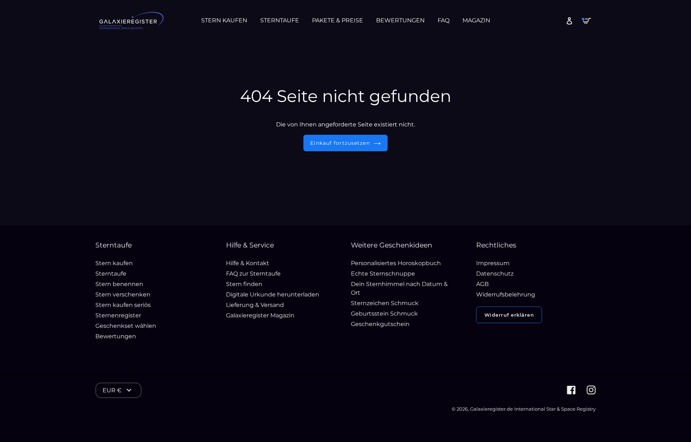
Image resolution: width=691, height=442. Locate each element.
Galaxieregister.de (491, 409)
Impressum (493, 263)
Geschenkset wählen (125, 325)
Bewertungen (115, 336)
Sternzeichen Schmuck (385, 303)
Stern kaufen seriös (123, 305)
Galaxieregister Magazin (260, 315)
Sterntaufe (110, 273)
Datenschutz (495, 273)
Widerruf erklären (509, 315)
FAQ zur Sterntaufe (253, 273)
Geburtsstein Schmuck (384, 313)
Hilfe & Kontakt (247, 263)
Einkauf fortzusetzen (340, 143)
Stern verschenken (122, 294)
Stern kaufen (114, 263)
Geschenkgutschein (380, 324)
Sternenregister (118, 315)
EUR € (112, 390)
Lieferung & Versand (255, 305)
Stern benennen (119, 284)
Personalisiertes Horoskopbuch (396, 263)
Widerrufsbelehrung (505, 294)
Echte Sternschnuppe (383, 273)
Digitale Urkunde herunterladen (272, 294)
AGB (482, 284)
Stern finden (244, 284)
